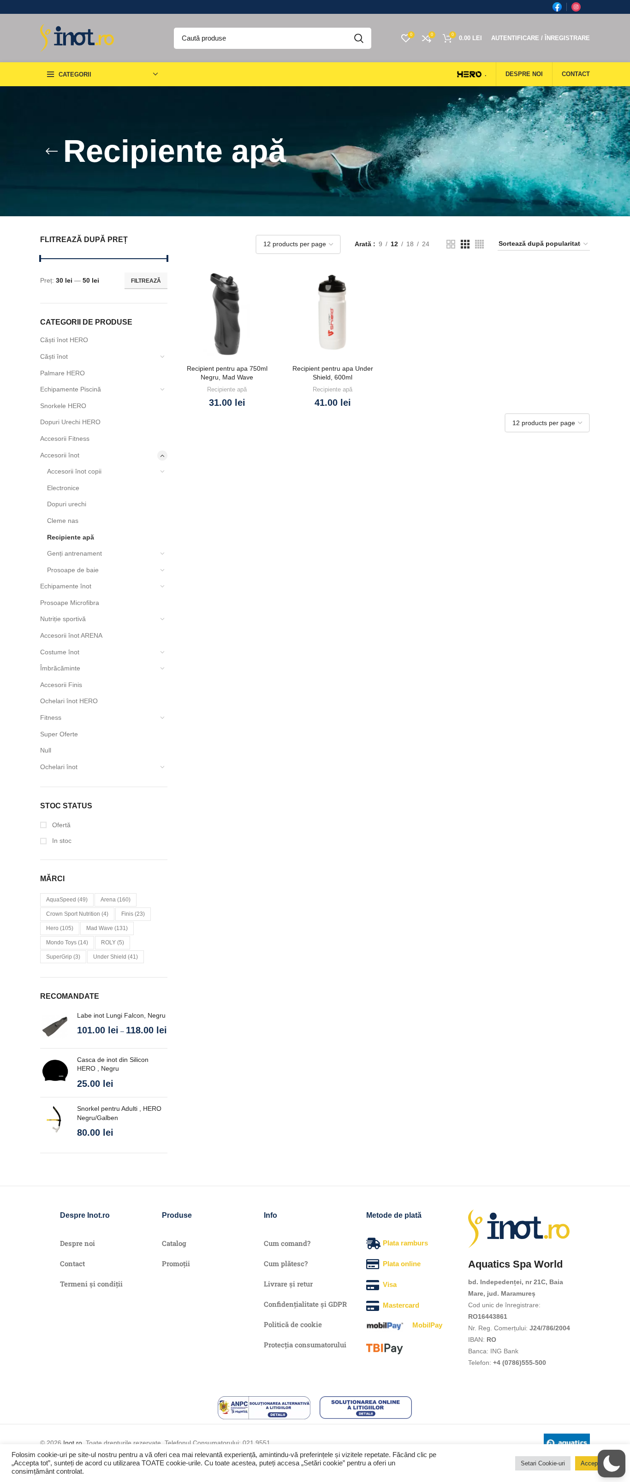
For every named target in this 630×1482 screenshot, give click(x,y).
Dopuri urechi (66, 504)
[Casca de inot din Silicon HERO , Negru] (55, 1072)
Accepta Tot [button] (597, 1463)
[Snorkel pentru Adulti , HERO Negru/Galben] (55, 1121)
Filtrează (146, 281)
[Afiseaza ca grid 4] (479, 244)
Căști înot (54, 356)
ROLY (112, 942)
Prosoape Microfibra (69, 602)
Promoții (176, 1263)
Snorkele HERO (63, 405)
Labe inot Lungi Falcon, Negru (121, 1015)
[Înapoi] (51, 151)
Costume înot (59, 652)
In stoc (60, 840)
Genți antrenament (74, 553)
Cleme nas (62, 520)
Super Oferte (59, 734)
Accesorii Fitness (64, 438)
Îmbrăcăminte (60, 668)
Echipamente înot (65, 586)
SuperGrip (63, 957)
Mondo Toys (67, 942)
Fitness (50, 717)
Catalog (174, 1243)
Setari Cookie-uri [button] (543, 1463)
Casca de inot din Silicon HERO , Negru (113, 1064)
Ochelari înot (58, 767)
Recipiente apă (70, 537)
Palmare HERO (62, 373)
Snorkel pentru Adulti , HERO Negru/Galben (119, 1113)
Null (45, 750)
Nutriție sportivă (63, 618)
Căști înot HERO (64, 340)
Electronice (63, 488)
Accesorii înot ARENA (71, 635)
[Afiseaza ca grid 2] (450, 244)
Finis (133, 914)
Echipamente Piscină (70, 389)
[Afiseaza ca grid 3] (465, 244)
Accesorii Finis (61, 684)
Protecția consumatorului (305, 1344)
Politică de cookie (293, 1324)
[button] (611, 1463)
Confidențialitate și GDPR (305, 1304)
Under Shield (115, 957)
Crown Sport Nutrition (77, 914)
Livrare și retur (288, 1283)
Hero (59, 928)
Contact (72, 1263)
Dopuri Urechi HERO (70, 422)
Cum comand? (287, 1243)
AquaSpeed (67, 899)
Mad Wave (107, 928)
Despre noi (77, 1243)
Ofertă (60, 825)
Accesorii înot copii (74, 471)
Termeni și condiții (91, 1283)
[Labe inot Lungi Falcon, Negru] (55, 1026)
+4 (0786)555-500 (519, 1362)
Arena (116, 899)
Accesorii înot (59, 455)
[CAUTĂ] (358, 38)
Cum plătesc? (286, 1263)
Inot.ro (72, 1442)
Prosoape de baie (73, 570)
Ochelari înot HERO (69, 701)
